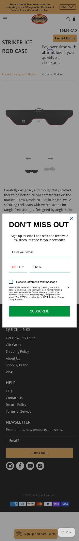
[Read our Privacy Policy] (67, 288)
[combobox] (18, 267)
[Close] (72, 218)
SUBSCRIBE (39, 311)
